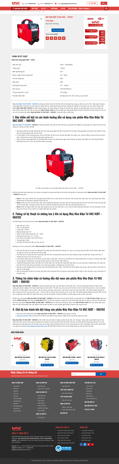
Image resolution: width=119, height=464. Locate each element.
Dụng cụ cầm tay (41, 414)
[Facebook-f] (81, 444)
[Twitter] (84, 444)
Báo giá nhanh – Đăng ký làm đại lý (79, 8)
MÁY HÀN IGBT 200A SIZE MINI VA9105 (47, 358)
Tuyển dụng (54, 8)
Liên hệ (63, 8)
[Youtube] (88, 444)
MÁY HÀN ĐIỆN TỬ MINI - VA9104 (72, 357)
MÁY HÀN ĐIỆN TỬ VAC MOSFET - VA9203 (96, 358)
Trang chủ (14, 12)
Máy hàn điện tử (22, 12)
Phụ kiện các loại (90, 383)
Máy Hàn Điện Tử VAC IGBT (22, 125)
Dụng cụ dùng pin (41, 392)
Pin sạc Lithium (89, 409)
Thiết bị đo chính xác (67, 390)
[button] (92, 3)
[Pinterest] (92, 444)
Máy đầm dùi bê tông (91, 406)
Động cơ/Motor (65, 404)
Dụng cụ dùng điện (17, 383)
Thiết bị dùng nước (66, 397)
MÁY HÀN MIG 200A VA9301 (22, 357)
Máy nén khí (63, 413)
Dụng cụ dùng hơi (41, 383)
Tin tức (43, 8)
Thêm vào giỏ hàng (58, 30)
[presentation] (12, 345)
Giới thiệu (35, 8)
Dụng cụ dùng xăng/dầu (67, 383)
